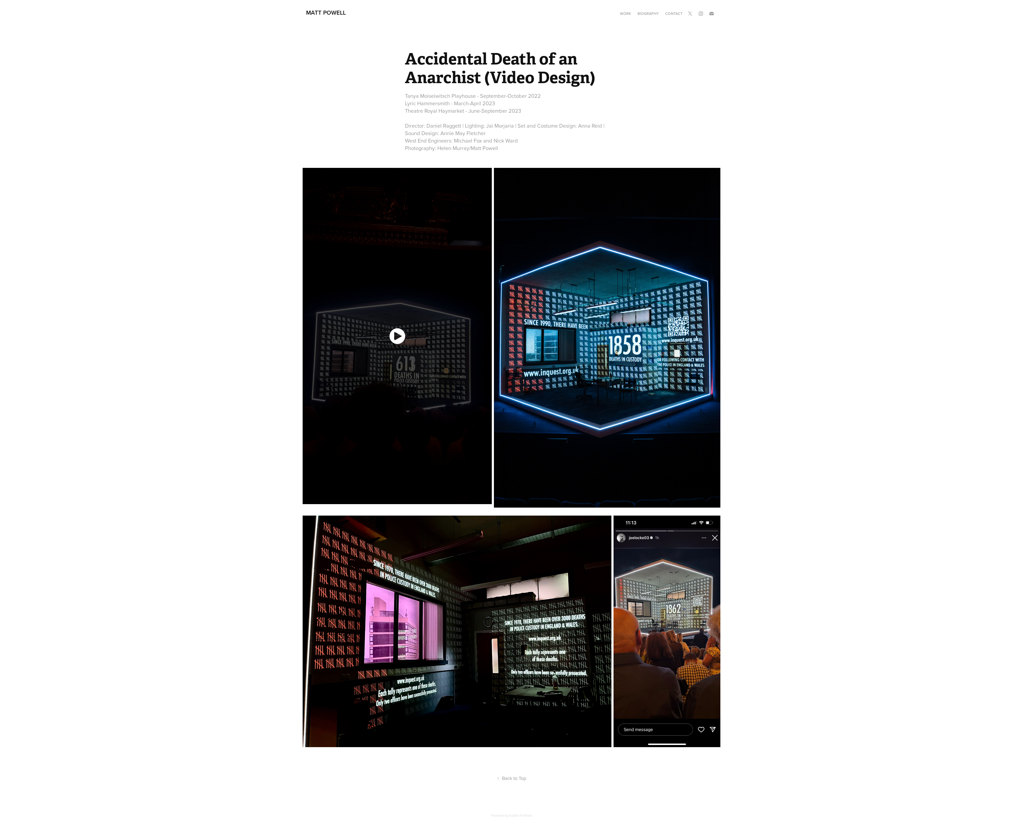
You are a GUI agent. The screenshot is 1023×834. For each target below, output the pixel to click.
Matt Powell (326, 12)
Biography (648, 13)
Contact (674, 13)
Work (625, 13)
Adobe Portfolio (520, 815)
